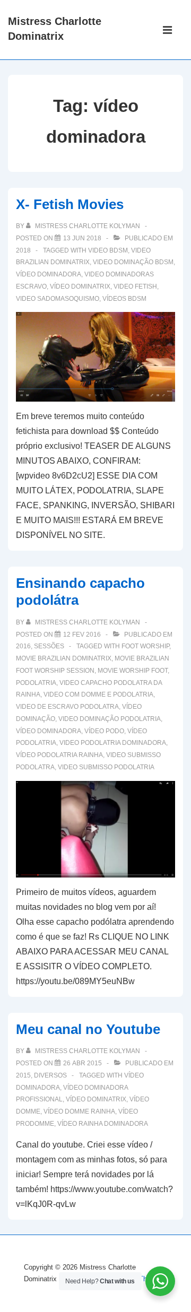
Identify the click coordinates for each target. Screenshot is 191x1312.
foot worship (145, 646)
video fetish (135, 286)
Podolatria (36, 683)
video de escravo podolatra (67, 706)
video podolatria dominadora (112, 742)
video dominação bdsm (133, 262)
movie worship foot (133, 670)
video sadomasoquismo (57, 298)
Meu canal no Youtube (88, 1029)
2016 (23, 646)
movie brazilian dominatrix (63, 658)
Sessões (49, 646)
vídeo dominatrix (80, 286)
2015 (23, 1075)
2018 (23, 250)
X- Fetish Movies (70, 204)
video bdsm (108, 250)
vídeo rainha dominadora (102, 1123)
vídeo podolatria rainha (59, 755)
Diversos (50, 1075)
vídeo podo (104, 731)
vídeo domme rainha (79, 1111)
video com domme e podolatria (98, 694)
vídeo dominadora (48, 274)
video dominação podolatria (109, 719)
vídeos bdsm (124, 298)
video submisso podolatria (106, 767)
